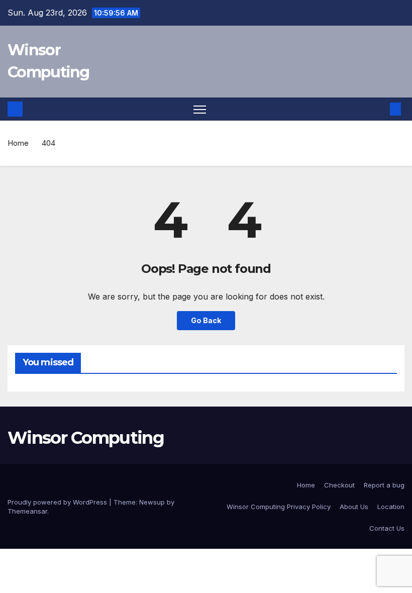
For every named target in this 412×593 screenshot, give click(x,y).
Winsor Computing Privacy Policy (279, 507)
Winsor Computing (86, 437)
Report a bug (384, 485)
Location (390, 507)
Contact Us (386, 528)
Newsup (152, 502)
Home (18, 143)
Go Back (206, 320)
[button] (379, 109)
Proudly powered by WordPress (58, 502)
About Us (354, 507)
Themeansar (27, 511)
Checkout (339, 485)
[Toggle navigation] (199, 109)
